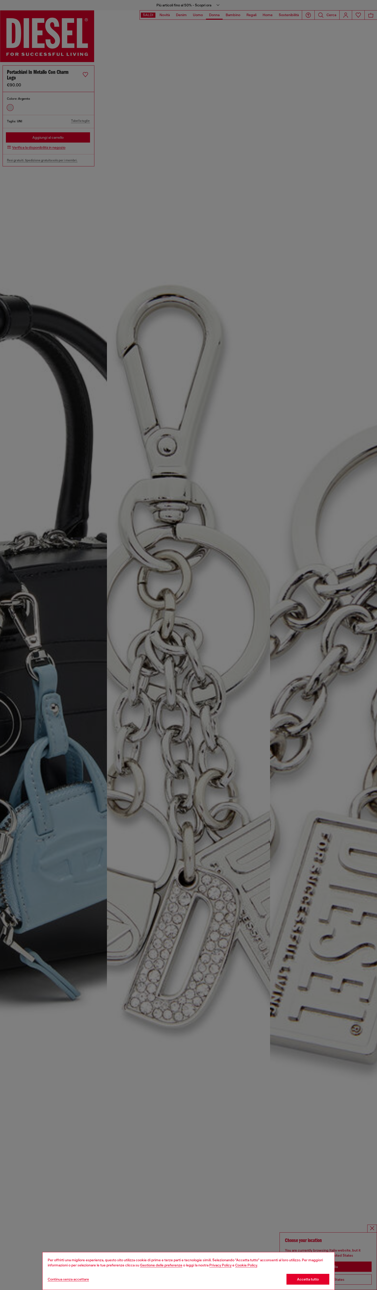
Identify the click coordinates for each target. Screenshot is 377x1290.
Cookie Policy (246, 1265)
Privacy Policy (220, 1265)
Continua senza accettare (68, 1279)
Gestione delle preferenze (161, 1265)
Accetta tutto (308, 1279)
